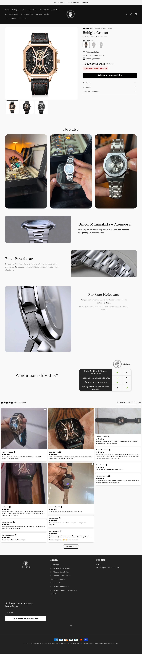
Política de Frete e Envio (60, 576)
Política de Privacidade (59, 568)
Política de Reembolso (59, 572)
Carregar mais (71, 547)
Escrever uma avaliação (126, 403)
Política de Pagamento (59, 586)
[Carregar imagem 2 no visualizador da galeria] (27, 107)
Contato (53, 594)
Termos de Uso (56, 583)
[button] (126, 14)
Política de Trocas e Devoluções (63, 590)
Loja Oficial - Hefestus (36, 643)
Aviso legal (54, 565)
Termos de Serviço (57, 579)
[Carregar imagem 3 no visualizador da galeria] (41, 107)
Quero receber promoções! (26, 618)
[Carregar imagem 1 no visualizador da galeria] (12, 107)
